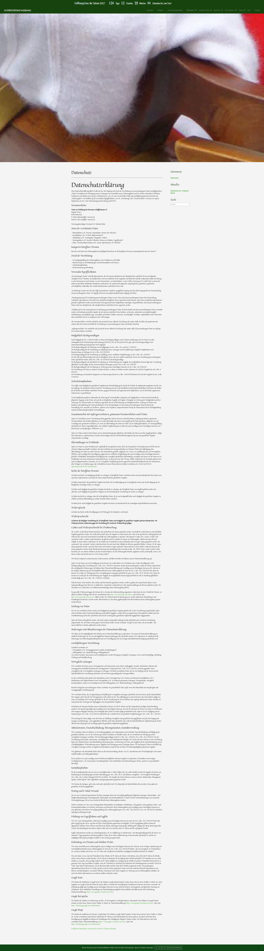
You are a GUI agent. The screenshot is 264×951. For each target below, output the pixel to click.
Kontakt (257, 10)
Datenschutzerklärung (174, 948)
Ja (156, 948)
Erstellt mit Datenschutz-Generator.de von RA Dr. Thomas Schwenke (93, 928)
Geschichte (216, 10)
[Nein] (261, 948)
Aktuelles (160, 10)
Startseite (150, 10)
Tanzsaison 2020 (204, 10)
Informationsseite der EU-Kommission (83, 466)
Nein (162, 948)
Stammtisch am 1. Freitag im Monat (180, 192)
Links (248, 10)
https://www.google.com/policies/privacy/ (100, 892)
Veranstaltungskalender (174, 10)
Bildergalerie (190, 10)
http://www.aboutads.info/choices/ (121, 594)
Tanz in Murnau (229, 10)
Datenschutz (79, 95)
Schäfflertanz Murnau (17, 10)
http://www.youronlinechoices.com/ (82, 597)
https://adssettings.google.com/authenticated (85, 905)
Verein (241, 10)
